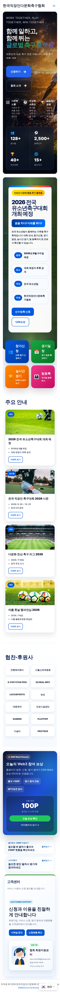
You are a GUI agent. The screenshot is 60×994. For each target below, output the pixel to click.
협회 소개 (19, 85)
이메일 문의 (17, 932)
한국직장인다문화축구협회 (24, 5)
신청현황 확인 (35, 932)
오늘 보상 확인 (30, 818)
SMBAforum (24, 987)
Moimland (37, 987)
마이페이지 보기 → (30, 825)
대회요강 (20, 321)
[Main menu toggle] (54, 6)
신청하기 (19, 72)
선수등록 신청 (22, 311)
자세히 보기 (16, 459)
